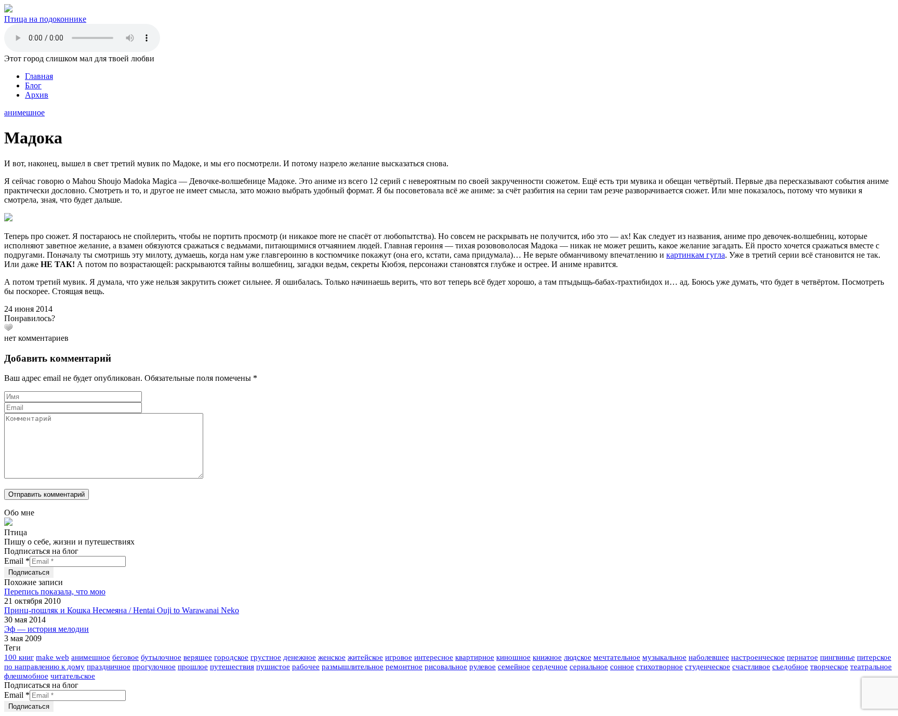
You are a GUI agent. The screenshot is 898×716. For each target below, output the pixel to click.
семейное (514, 666)
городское (231, 657)
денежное (299, 657)
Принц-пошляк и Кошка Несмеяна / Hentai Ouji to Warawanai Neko (121, 610)
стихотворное (659, 666)
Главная (39, 76)
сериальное (589, 666)
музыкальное (664, 657)
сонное (622, 666)
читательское (72, 676)
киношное (513, 657)
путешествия (232, 666)
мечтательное (616, 657)
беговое (125, 657)
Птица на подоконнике (45, 19)
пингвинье (837, 657)
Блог (33, 85)
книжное (547, 657)
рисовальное (446, 666)
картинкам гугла (695, 254)
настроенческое (758, 657)
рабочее (306, 666)
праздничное (108, 666)
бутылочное (161, 657)
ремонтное (404, 666)
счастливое (751, 666)
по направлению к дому (44, 666)
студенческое (707, 666)
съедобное (790, 666)
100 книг (19, 657)
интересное (433, 657)
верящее (197, 657)
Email (17, 560)
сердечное (549, 666)
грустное (265, 657)
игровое (398, 657)
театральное (871, 666)
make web (52, 657)
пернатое (802, 657)
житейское (365, 657)
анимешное (24, 112)
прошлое (193, 666)
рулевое (482, 666)
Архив (36, 94)
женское (332, 657)
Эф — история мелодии (46, 629)
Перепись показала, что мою (54, 591)
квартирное (474, 657)
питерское (874, 657)
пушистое (273, 666)
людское (577, 657)
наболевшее (709, 657)
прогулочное (154, 666)
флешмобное (26, 676)
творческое (829, 666)
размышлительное (353, 666)
